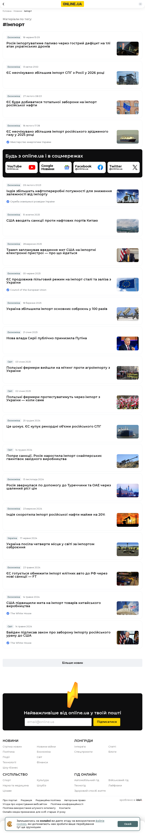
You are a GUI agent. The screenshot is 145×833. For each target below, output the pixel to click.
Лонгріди (83, 741)
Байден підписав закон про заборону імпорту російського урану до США (58, 634)
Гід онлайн (85, 774)
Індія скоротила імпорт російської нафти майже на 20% (55, 515)
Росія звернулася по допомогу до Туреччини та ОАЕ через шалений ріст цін (58, 486)
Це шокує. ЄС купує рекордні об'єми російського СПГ (53, 426)
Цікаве (7, 790)
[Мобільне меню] (140, 4)
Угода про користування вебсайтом (25, 804)
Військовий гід (118, 780)
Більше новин (72, 663)
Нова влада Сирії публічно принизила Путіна (46, 338)
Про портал (10, 800)
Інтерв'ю (80, 746)
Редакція (26, 800)
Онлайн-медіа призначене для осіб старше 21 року (34, 811)
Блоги (112, 751)
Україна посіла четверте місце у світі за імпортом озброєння (50, 545)
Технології (9, 762)
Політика (8, 751)
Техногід (80, 785)
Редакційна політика (48, 800)
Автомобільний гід (86, 780)
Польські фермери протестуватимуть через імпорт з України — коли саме (53, 398)
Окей (127, 824)
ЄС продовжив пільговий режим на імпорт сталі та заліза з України (58, 280)
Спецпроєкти (83, 751)
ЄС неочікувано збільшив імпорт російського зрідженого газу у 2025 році (57, 133)
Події (6, 757)
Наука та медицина (16, 785)
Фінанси (42, 762)
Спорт (7, 780)
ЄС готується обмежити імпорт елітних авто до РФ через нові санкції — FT (56, 575)
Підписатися (107, 722)
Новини (10, 741)
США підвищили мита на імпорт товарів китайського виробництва (53, 604)
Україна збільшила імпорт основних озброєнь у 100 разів (56, 309)
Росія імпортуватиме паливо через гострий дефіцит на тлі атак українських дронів (58, 44)
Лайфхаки (115, 785)
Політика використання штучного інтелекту (29, 808)
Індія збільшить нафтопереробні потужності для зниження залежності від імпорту (59, 192)
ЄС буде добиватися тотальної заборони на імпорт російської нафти (51, 103)
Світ (10, 361)
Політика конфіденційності (67, 804)
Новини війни (46, 746)
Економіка (14, 37)
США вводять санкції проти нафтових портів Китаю (52, 221)
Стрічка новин (12, 746)
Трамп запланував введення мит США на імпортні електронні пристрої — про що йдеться (51, 251)
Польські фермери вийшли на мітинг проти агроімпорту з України (58, 369)
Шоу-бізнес (10, 767)
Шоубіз (41, 785)
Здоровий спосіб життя (90, 790)
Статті (112, 746)
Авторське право (75, 800)
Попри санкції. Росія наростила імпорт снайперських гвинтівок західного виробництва (54, 457)
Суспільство (15, 774)
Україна (12, 538)
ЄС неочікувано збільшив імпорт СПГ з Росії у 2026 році (55, 73)
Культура (43, 780)
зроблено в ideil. (130, 800)
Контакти (64, 808)
